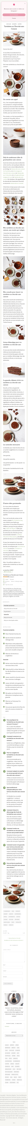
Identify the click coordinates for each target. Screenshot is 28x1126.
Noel (14, 1069)
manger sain (8, 1069)
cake (13, 911)
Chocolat (8, 24)
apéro (17, 1045)
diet (18, 1053)
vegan (6, 1082)
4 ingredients (7, 911)
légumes (17, 1066)
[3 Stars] (6, 576)
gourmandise (12, 916)
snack (15, 1077)
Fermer (14, 18)
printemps (16, 1071)
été (17, 1082)
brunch (13, 1047)
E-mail (4, 970)
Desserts (14, 24)
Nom (4, 965)
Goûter (19, 24)
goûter (18, 916)
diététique (7, 1055)
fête (6, 1058)
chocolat (18, 911)
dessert (5, 913)
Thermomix (7, 1079)
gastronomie (18, 913)
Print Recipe (8, 571)
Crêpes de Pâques (11, 528)
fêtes (10, 1058)
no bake (5, 919)
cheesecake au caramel (16, 183)
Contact (7, 1026)
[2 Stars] (5, 576)
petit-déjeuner (8, 1071)
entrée (13, 1055)
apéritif (12, 1045)
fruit (18, 1055)
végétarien (12, 1082)
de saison (7, 1053)
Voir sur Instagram (14, 15)
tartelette (18, 922)
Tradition (19, 1079)
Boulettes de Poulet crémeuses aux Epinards (13, 940)
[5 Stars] (8, 576)
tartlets (11, 924)
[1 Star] (3, 576)
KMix (12, 1066)
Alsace (7, 1045)
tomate (13, 1079)
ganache (11, 913)
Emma (5, 931)
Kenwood (7, 1066)
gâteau (5, 916)
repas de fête (15, 1074)
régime (7, 1077)
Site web (5, 976)
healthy (17, 1063)
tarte (13, 922)
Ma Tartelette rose (17, 520)
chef (6, 1050)
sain (11, 1077)
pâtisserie (17, 919)
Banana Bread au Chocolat (14, 938)
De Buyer (18, 1050)
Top (14, 1122)
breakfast (7, 1047)
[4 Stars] (7, 576)
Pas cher (11, 919)
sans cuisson (7, 922)
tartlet (5, 924)
